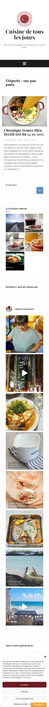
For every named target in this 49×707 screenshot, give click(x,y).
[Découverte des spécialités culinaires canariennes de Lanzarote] (15, 223)
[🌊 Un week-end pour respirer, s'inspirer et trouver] (24, 568)
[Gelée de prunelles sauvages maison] (34, 223)
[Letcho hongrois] (15, 261)
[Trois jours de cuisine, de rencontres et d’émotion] (24, 334)
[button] (45, 656)
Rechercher (11, 185)
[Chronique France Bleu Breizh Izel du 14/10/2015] (26, 114)
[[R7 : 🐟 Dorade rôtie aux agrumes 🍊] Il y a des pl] (24, 529)
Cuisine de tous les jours (25, 34)
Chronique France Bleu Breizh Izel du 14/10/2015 (24, 132)
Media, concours (30, 140)
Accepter (25, 684)
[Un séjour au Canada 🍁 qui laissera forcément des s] (24, 373)
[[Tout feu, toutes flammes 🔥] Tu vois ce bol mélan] (24, 451)
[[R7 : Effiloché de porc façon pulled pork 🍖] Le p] (24, 490)
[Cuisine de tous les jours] (24, 19)
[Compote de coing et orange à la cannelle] (34, 242)
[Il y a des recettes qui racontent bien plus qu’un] (24, 412)
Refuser (24, 691)
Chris (20, 140)
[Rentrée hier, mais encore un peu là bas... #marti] (24, 607)
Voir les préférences (24, 698)
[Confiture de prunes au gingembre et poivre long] (15, 242)
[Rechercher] (39, 190)
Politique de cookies (21, 704)
